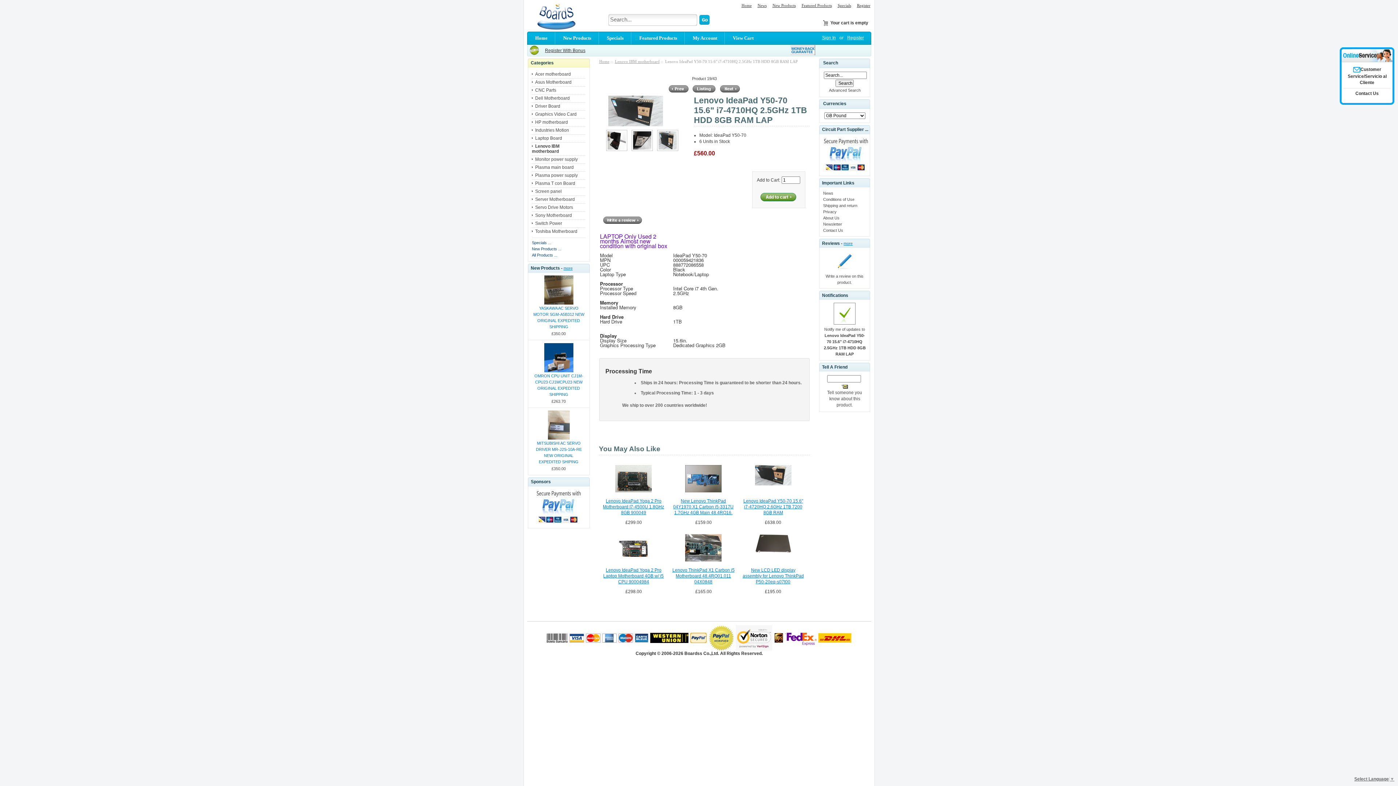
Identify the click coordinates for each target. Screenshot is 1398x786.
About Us (831, 218)
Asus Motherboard (553, 82)
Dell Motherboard (552, 98)
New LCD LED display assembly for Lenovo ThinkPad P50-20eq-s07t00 (773, 576)
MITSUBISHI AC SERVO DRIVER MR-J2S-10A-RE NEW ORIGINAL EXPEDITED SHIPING (559, 452)
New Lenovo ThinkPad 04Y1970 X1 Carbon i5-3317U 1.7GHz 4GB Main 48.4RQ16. (703, 507)
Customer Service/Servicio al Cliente (1367, 76)
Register (863, 5)
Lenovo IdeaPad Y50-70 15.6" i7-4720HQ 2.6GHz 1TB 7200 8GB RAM (773, 507)
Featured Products (817, 5)
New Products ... (546, 249)
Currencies (834, 104)
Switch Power (548, 223)
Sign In (829, 37)
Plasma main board (554, 167)
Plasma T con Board (555, 183)
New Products (784, 5)
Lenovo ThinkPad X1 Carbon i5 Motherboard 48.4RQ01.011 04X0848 (703, 576)
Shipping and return (840, 205)
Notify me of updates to (845, 341)
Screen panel (548, 191)
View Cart (743, 38)
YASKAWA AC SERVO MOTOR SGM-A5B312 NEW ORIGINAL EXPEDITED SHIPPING (558, 317)
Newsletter (832, 224)
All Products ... (544, 255)
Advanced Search (845, 90)
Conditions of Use (838, 199)
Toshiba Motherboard (556, 231)
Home (747, 5)
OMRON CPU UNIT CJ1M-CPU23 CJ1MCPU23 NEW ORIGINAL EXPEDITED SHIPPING (558, 385)
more (568, 268)
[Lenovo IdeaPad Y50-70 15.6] (616, 149)
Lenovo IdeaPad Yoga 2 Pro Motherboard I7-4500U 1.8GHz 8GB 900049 (633, 507)
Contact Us (833, 230)
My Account (705, 38)
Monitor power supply (556, 159)
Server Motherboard (555, 199)
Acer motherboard (553, 74)
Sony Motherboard (553, 215)
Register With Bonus (565, 50)
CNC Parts (545, 90)
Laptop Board (548, 138)
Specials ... (541, 243)
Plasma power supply (556, 175)
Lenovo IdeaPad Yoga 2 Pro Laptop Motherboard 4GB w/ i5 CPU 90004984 (633, 576)
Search (830, 63)
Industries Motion (552, 130)
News (762, 5)
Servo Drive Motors (554, 207)
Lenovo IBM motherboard (637, 61)
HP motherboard (551, 122)
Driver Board (547, 106)
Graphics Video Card (556, 114)
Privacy (830, 212)
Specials (844, 5)
